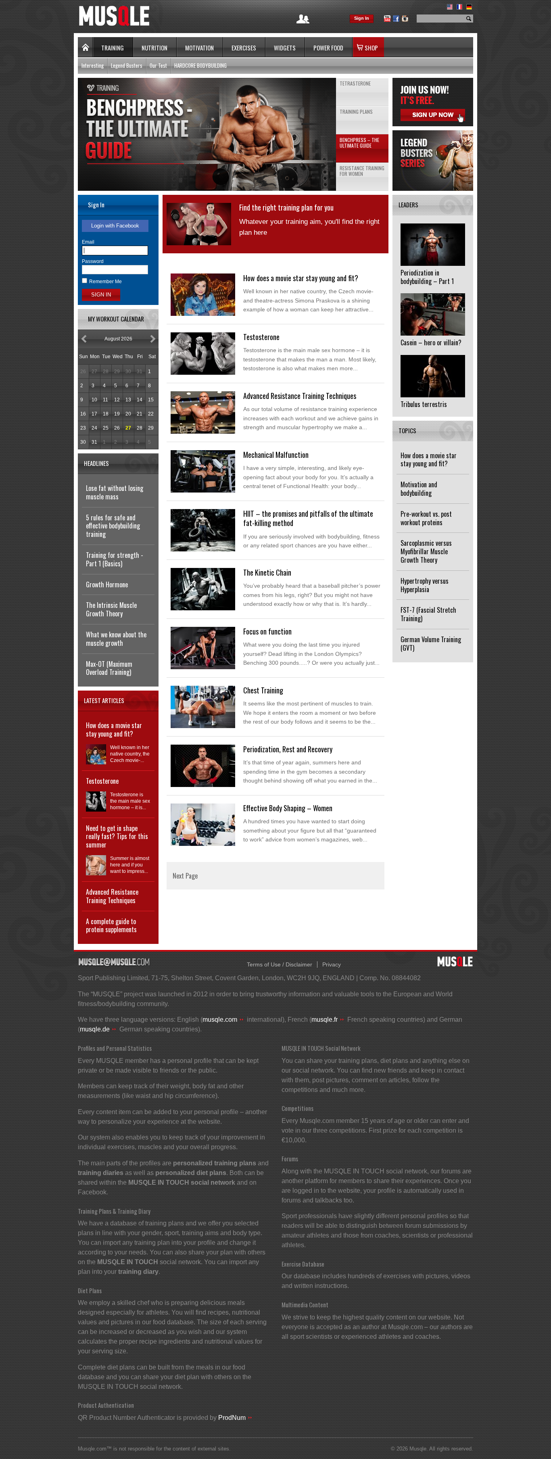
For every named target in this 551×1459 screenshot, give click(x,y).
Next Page (185, 875)
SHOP (371, 47)
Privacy (331, 964)
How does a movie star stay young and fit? (429, 460)
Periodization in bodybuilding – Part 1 (427, 277)
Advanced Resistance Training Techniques (112, 896)
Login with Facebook (115, 226)
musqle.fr (324, 1019)
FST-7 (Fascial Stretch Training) (428, 614)
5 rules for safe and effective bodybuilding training (113, 526)
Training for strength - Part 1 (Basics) (114, 559)
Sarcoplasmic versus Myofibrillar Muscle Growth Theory (426, 551)
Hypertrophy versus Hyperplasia (425, 585)
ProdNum (232, 1417)
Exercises (244, 47)
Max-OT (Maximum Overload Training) (109, 668)
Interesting (92, 65)
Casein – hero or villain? (431, 342)
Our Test (158, 65)
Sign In (361, 18)
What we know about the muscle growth (116, 639)
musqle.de (95, 1029)
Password (93, 261)
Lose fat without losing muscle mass (114, 492)
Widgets (285, 47)
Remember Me (105, 281)
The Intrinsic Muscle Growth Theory (111, 609)
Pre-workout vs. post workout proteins (426, 518)
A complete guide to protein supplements (111, 925)
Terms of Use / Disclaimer (279, 964)
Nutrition (154, 47)
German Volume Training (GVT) (431, 644)
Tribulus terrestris (424, 404)
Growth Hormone (107, 584)
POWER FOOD (328, 47)
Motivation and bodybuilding (419, 489)
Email (88, 242)
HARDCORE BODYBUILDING (200, 65)
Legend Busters (126, 65)
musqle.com (219, 1019)
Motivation (199, 47)
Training (112, 47)
